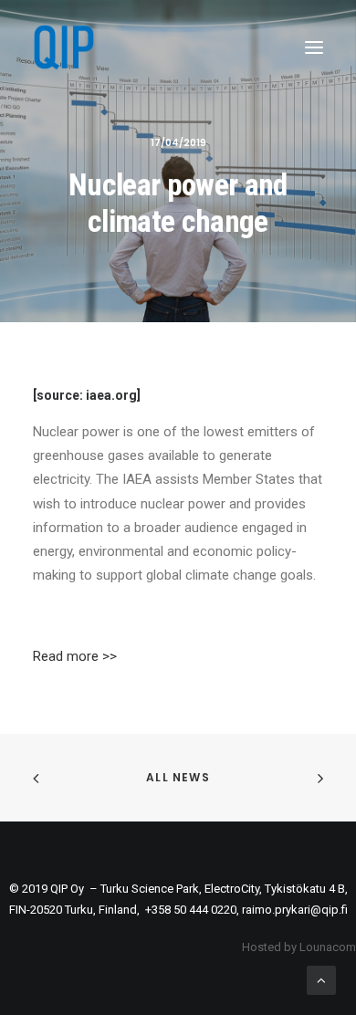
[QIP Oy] (63, 47)
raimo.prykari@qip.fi (295, 909)
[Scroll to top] (321, 979)
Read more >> (75, 656)
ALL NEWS (178, 777)
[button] (314, 47)
